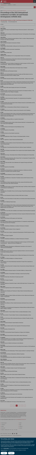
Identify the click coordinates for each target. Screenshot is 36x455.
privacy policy (6, 448)
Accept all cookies (4, 453)
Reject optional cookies (11, 453)
